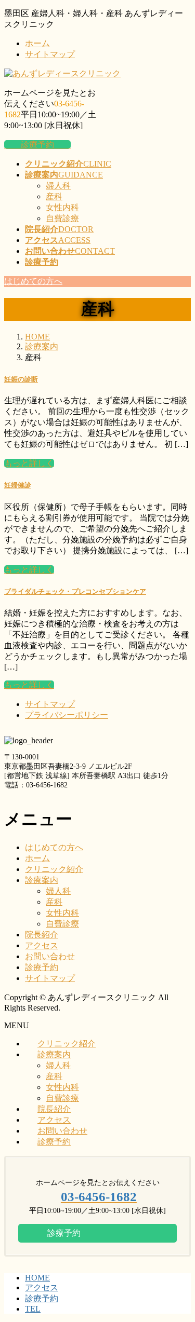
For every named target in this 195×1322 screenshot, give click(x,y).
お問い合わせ (50, 956)
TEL (33, 1308)
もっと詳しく (29, 569)
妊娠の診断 (21, 379)
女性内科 (62, 207)
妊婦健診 (17, 485)
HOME (37, 1277)
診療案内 (41, 880)
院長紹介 (41, 934)
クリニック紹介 (54, 869)
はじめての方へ (54, 847)
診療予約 (37, 144)
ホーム (37, 43)
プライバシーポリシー (66, 715)
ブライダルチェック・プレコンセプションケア (75, 591)
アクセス (41, 945)
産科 (54, 196)
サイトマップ (50, 54)
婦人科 (58, 185)
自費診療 (62, 218)
